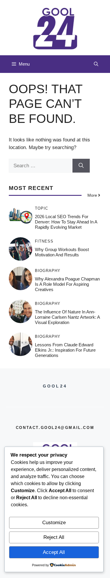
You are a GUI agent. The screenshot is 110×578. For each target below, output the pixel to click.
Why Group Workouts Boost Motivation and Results (62, 252)
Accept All (54, 552)
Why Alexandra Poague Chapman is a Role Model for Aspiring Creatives (67, 284)
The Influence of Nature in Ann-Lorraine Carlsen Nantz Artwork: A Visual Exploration (67, 317)
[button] (96, 64)
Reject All (53, 537)
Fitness (44, 241)
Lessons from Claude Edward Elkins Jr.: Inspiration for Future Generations (65, 350)
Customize (54, 522)
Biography (47, 271)
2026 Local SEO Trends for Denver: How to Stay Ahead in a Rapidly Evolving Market (66, 222)
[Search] (81, 166)
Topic (41, 208)
